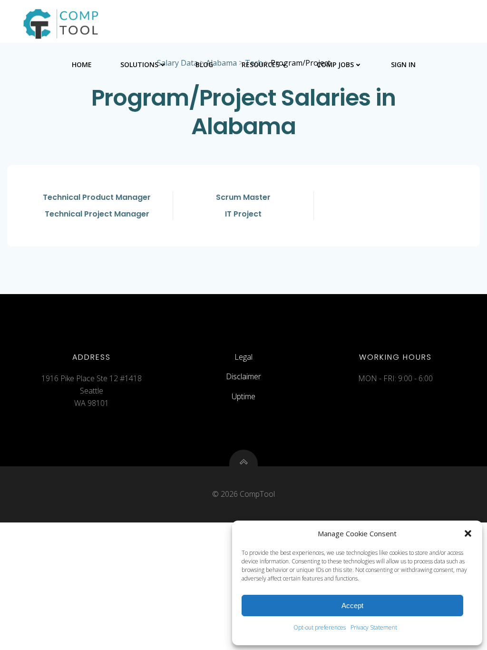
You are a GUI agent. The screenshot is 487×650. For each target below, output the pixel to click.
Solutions (139, 64)
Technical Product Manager (97, 197)
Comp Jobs (335, 64)
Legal (243, 357)
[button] (468, 533)
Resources (261, 64)
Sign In (403, 64)
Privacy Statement (374, 627)
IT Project (243, 213)
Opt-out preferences (319, 627)
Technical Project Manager (97, 213)
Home (82, 64)
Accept (352, 605)
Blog (204, 64)
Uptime (243, 396)
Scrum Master (243, 197)
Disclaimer (243, 376)
